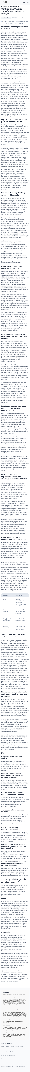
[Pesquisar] (24, 2)
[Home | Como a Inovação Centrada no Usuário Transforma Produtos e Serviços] (7, 2)
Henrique (22, 17)
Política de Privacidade (8, 1055)
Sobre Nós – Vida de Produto (9, 1052)
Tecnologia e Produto (6, 17)
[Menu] (27, 2)
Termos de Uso (5, 1059)
